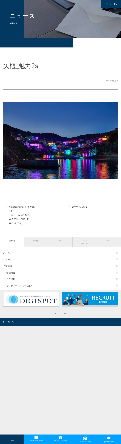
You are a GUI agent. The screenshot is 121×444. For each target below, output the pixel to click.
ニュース (7, 259)
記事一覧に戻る (79, 206)
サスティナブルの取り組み (19, 285)
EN (65, 313)
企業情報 (12, 241)
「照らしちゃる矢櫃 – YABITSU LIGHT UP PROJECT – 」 (22, 215)
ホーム (6, 253)
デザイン (109, 241)
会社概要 (10, 272)
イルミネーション (85, 242)
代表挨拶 (10, 279)
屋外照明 (36, 241)
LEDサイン (60, 241)
